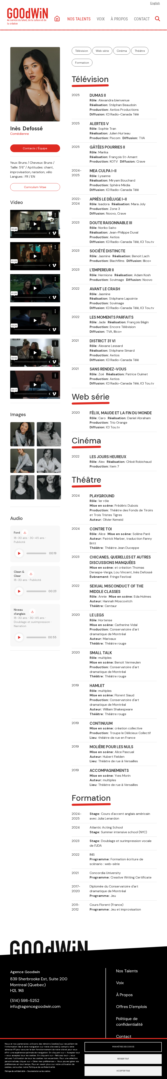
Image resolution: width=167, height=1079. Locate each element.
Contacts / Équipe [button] (35, 148)
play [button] (19, 553)
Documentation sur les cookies (38, 1071)
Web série (102, 51)
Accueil (57, 18)
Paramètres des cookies (123, 1047)
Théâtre (140, 51)
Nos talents (79, 19)
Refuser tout (123, 1059)
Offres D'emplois (131, 1006)
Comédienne (19, 134)
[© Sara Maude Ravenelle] (49, 434)
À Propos (119, 19)
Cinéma (122, 51)
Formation (82, 62)
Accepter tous (123, 1071)
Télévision (81, 51)
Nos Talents (127, 971)
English (155, 3)
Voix (101, 19)
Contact (142, 19)
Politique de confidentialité (15, 1071)
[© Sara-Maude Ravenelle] (35, 84)
